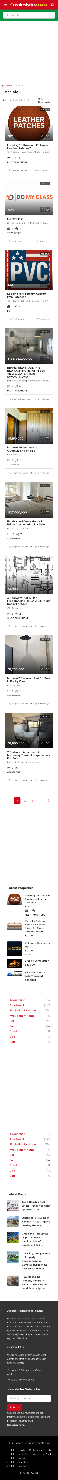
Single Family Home (23, 1010)
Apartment (17, 1005)
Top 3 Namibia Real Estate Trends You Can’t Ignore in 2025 (36, 1206)
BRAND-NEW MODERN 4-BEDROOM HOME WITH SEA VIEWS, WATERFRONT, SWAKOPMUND (26, 372)
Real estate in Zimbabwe (16, 1462)
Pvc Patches (18, 319)
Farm (13, 1026)
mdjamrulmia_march (22, 473)
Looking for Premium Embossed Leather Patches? (28, 147)
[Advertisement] (29, 53)
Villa (12, 1036)
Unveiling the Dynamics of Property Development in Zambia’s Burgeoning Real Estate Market (36, 1261)
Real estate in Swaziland (16, 1458)
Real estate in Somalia (40, 1450)
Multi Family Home (22, 1015)
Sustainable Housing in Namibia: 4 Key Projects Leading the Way (36, 1221)
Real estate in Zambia (42, 1454)
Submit (14, 1407)
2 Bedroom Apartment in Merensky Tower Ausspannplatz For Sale (28, 755)
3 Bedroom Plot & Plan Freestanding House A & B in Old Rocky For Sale (28, 601)
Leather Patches (19, 170)
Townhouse (17, 1000)
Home (9, 85)
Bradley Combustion (37, 960)
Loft (12, 1041)
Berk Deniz (17, 241)
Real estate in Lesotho (15, 1450)
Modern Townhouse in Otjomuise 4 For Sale (22, 449)
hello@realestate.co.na (22, 1379)
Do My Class (15, 219)
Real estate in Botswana (16, 1466)
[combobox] (25, 100)
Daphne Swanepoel (21, 399)
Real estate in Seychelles (16, 1454)
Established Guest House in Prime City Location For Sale (26, 523)
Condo (14, 1031)
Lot (12, 1021)
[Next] (40, 800)
